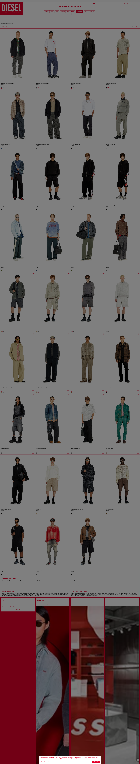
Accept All (96, 761)
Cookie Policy (77, 758)
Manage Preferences (60, 758)
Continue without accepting (45, 761)
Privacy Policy (71, 758)
